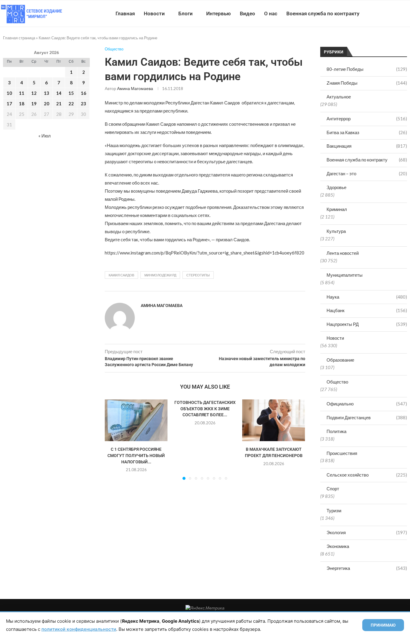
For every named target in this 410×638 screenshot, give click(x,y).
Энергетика (367, 568)
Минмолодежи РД (160, 275)
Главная (125, 14)
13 (46, 93)
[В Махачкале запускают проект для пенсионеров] (273, 420)
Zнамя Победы (367, 83)
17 (9, 103)
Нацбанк (367, 310)
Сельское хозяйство (367, 474)
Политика (336, 431)
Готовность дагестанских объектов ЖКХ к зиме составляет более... (205, 408)
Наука (367, 296)
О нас (270, 14)
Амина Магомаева (135, 88)
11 (21, 93)
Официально (367, 403)
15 (71, 93)
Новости (154, 14)
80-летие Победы (367, 69)
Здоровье (336, 187)
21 (59, 103)
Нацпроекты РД (367, 324)
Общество (337, 381)
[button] (113, 439)
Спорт (333, 488)
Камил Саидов (121, 275)
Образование (340, 360)
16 (83, 93)
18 (21, 103)
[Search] (407, 13)
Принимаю (383, 625)
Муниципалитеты (345, 275)
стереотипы (198, 275)
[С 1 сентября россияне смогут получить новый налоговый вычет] (136, 420)
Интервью (218, 14)
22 (71, 103)
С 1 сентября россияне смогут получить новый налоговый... (136, 455)
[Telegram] (391, 13)
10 (9, 93)
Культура (336, 231)
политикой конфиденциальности (78, 629)
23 (83, 103)
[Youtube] (379, 13)
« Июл (44, 135)
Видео (247, 14)
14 (59, 93)
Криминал (337, 209)
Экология (367, 532)
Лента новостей (343, 253)
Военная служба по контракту (322, 14)
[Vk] (385, 13)
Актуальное (339, 96)
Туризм (334, 510)
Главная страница (19, 37)
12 (34, 93)
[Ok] (397, 13)
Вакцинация (367, 146)
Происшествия (342, 453)
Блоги (185, 14)
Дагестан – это (367, 173)
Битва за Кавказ (367, 132)
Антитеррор (367, 118)
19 (34, 103)
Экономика (338, 546)
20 (46, 103)
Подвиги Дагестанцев (367, 417)
